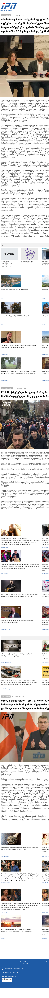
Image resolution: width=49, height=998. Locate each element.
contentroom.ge (6, 663)
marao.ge (4, 912)
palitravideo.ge (5, 354)
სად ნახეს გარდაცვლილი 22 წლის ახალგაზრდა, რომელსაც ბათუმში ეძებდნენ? (18, 346)
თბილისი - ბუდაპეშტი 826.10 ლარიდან (15, 316)
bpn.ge (3, 603)
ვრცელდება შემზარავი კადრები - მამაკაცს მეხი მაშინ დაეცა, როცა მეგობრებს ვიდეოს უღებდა (18, 373)
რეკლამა (24, 963)
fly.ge (2, 298)
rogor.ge (3, 938)
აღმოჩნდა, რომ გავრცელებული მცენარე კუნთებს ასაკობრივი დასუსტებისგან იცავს (19, 848)
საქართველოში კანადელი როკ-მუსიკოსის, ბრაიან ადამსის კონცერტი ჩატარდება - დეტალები (19, 595)
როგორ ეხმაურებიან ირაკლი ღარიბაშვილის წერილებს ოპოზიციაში (17, 621)
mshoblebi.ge (5, 883)
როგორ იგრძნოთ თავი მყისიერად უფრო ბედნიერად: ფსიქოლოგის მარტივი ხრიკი (16, 931)
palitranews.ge (5, 629)
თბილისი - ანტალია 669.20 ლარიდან (14, 289)
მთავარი (23, 961)
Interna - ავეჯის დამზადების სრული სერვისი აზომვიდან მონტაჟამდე (17, 655)
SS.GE (4, 245)
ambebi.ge (4, 547)
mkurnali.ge (5, 856)
